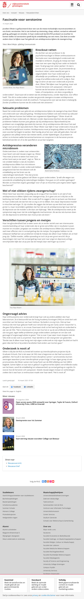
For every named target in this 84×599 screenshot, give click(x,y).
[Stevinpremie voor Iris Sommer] (8, 424)
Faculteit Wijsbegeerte (51, 558)
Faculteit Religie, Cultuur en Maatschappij (58, 542)
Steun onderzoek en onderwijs (14, 539)
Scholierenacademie (10, 505)
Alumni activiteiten (9, 530)
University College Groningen (54, 564)
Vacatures (47, 533)
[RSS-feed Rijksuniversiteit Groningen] (48, 481)
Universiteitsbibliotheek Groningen (56, 495)
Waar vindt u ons (49, 530)
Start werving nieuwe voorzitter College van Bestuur (37, 439)
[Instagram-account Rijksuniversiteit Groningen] (51, 481)
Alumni (6, 526)
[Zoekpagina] (78, 4)
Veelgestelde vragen (10, 518)
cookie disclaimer (48, 595)
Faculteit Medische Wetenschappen (56, 548)
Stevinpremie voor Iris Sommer (29, 420)
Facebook (17, 387)
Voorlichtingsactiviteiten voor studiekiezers (18, 495)
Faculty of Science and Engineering (56, 561)
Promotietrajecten (9, 514)
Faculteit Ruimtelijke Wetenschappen (57, 555)
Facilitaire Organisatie (51, 574)
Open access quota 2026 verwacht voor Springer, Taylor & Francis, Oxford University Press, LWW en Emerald (46, 403)
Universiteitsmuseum (51, 511)
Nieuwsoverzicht (15, 463)
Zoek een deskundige (51, 499)
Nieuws (21, 13)
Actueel (14, 13)
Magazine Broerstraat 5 (11, 533)
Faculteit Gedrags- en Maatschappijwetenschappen (62, 539)
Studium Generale (50, 518)
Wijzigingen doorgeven (11, 536)
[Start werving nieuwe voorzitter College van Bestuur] (8, 442)
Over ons (6, 13)
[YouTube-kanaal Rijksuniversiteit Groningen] (53, 481)
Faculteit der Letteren (51, 545)
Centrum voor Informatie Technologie (57, 508)
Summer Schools (9, 508)
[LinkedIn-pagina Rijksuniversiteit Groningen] (45, 481)
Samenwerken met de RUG (53, 505)
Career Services (49, 514)
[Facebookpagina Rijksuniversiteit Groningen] (43, 481)
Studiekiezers (8, 492)
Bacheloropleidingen (10, 499)
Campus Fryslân (49, 567)
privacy (35, 595)
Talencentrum (48, 502)
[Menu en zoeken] (72, 4)
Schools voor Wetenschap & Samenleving (58, 521)
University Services (50, 571)
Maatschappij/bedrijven (53, 492)
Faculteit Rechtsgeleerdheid (53, 552)
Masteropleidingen (10, 502)
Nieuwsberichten (32, 13)
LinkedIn (29, 387)
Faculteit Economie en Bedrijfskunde (56, 536)
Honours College (9, 511)
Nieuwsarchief (14, 466)
